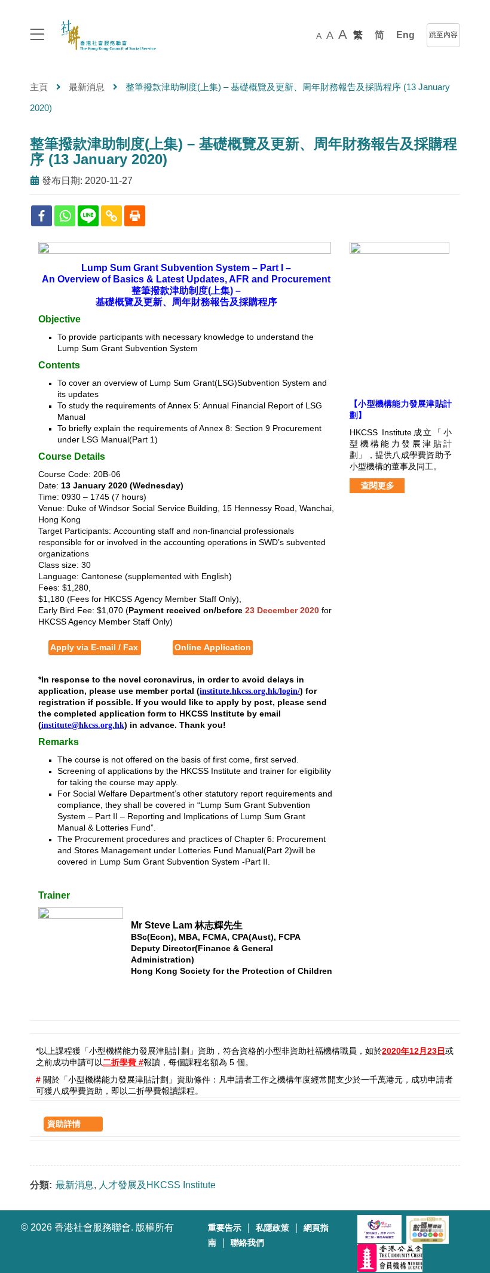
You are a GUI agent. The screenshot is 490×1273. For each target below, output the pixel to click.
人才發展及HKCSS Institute (157, 1185)
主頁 (39, 87)
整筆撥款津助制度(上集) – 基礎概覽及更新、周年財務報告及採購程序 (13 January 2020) (243, 151)
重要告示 (224, 1227)
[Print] (134, 215)
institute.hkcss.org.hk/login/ (250, 691)
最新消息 (87, 87)
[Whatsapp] (64, 215)
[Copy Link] (111, 215)
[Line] (88, 215)
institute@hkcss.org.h (80, 725)
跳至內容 (443, 34)
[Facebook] (41, 215)
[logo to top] (37, 35)
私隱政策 (272, 1227)
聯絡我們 (247, 1242)
